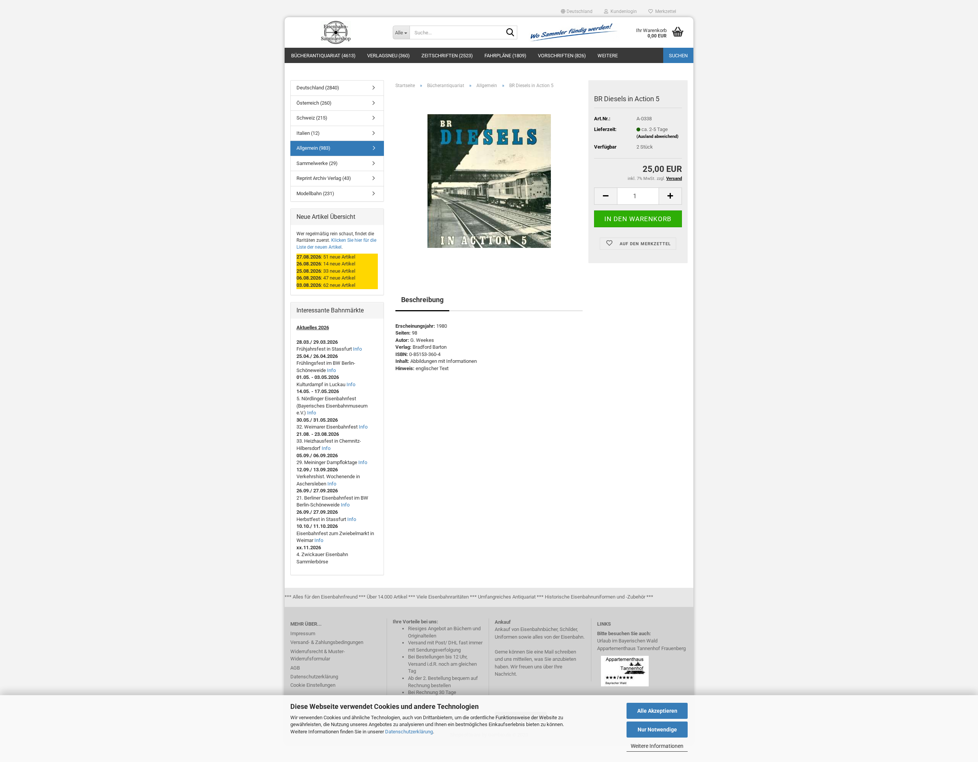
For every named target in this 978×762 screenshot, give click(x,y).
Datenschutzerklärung (409, 731)
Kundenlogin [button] (622, 11)
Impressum (302, 633)
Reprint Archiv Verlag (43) (323, 178)
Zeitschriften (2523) (447, 55)
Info (357, 349)
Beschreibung (422, 300)
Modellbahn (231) (315, 193)
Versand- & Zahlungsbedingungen (326, 642)
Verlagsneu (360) (388, 55)
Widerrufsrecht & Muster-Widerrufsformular (317, 655)
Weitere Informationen (657, 746)
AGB (295, 668)
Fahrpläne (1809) (505, 55)
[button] (576, 11)
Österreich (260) (314, 103)
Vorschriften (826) (562, 55)
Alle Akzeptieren (657, 711)
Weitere (607, 55)
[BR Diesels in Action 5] (489, 180)
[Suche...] (510, 33)
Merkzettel (664, 11)
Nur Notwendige (657, 729)
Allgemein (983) (313, 148)
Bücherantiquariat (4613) (323, 55)
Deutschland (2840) (317, 88)
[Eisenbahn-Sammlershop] (335, 32)
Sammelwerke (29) (317, 163)
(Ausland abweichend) (657, 136)
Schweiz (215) (311, 118)
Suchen (678, 55)
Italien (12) (308, 133)
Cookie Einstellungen (312, 685)
